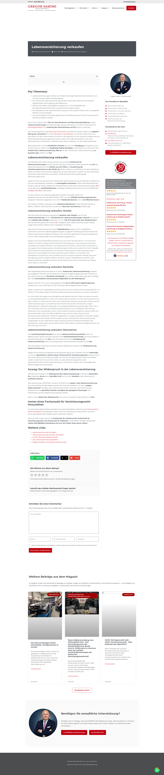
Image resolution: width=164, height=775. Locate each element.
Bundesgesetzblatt (35, 127)
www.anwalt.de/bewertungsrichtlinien (121, 252)
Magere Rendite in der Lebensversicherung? (49, 442)
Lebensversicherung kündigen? (44, 432)
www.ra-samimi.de (91, 761)
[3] (56, 222)
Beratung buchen (118, 8)
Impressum (70, 764)
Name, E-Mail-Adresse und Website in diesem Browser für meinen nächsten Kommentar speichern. (64, 545)
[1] (99, 200)
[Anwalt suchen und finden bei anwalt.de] (121, 256)
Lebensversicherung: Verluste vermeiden (48, 435)
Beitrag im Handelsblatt (63, 134)
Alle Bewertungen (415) (115, 199)
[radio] (32, 475)
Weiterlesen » (36, 669)
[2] (89, 206)
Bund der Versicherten (57, 132)
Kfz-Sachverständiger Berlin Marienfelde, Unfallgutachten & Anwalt (44, 645)
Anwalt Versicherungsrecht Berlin (45, 437)
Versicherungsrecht (81, 51)
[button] (97, 76)
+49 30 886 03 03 (38, 1)
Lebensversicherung (69, 51)
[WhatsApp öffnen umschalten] (157, 770)
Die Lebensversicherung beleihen (45, 440)
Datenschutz (78, 764)
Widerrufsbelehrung (91, 764)
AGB (83, 764)
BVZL (97, 186)
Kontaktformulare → (130, 1)
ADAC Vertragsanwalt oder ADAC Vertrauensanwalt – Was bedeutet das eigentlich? (118, 642)
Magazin (104, 8)
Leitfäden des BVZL (35, 191)
